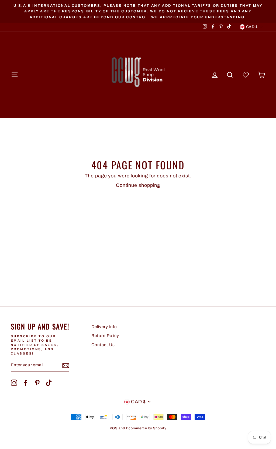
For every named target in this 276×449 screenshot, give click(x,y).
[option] (138, 11)
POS (114, 428)
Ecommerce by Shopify (146, 428)
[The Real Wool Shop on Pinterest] (37, 383)
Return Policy (105, 336)
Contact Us (103, 345)
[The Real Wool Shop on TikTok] (49, 383)
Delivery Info (104, 327)
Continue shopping (138, 185)
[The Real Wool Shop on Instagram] (14, 383)
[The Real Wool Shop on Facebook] (25, 383)
